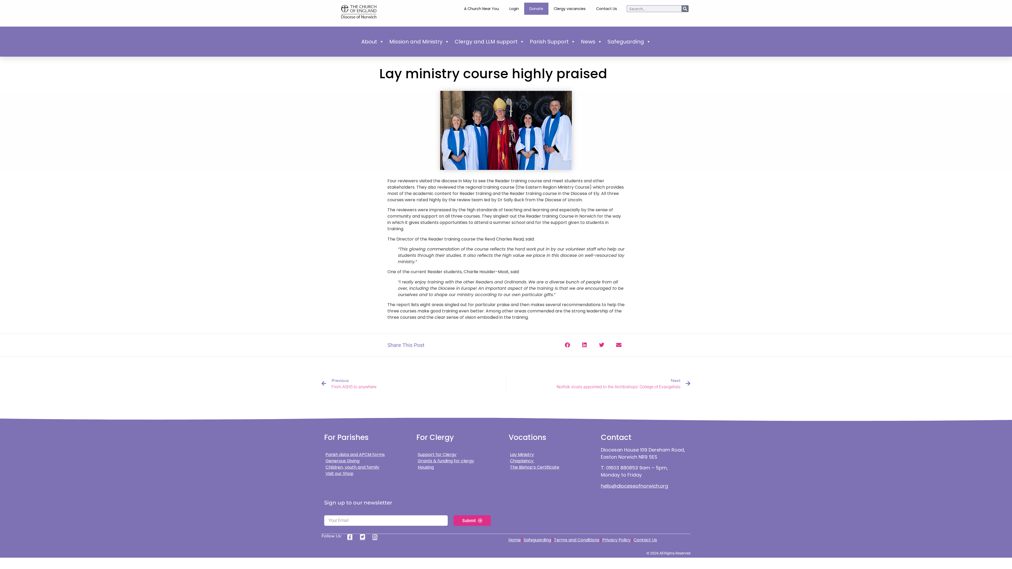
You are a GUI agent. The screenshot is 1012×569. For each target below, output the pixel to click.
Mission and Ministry (415, 41)
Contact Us (606, 8)
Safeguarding (625, 41)
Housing (426, 467)
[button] (567, 345)
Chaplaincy (522, 461)
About (369, 41)
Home (514, 540)
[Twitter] (364, 537)
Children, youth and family (352, 467)
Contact (616, 437)
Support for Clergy (437, 455)
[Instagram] (376, 537)
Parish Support (549, 41)
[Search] (685, 9)
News (588, 41)
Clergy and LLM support (486, 41)
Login (514, 8)
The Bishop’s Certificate (534, 467)
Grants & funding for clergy (446, 461)
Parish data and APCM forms (355, 455)
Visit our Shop (339, 473)
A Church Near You (481, 8)
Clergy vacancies (570, 8)
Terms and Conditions (576, 540)
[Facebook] (351, 537)
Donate (536, 8)
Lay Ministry (522, 455)
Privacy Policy (616, 540)
